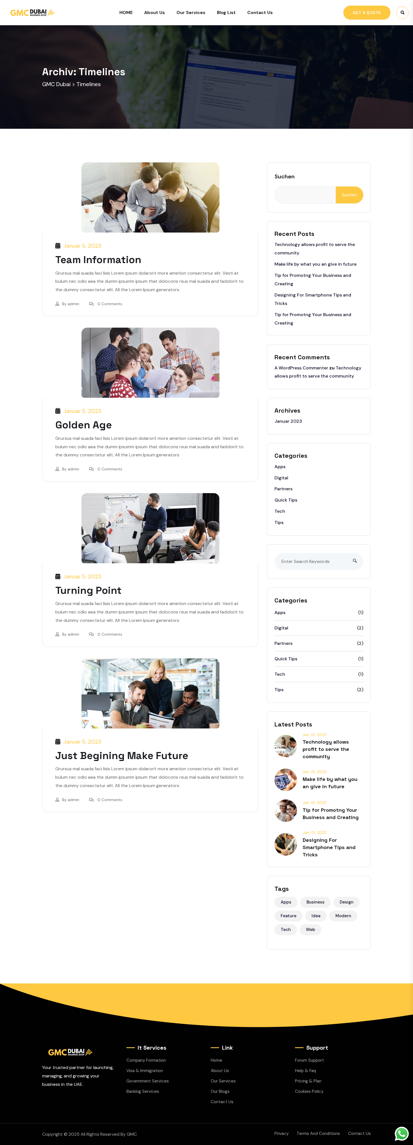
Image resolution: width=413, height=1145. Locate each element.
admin (73, 303)
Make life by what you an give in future (315, 264)
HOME (126, 12)
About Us (154, 12)
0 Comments (109, 303)
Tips (278, 522)
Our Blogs (220, 1091)
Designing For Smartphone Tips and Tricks (329, 847)
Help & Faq (305, 1070)
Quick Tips (285, 500)
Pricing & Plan (308, 1081)
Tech (279, 511)
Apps (279, 467)
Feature (288, 916)
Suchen (284, 176)
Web (310, 929)
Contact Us (260, 12)
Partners (283, 489)
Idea (316, 916)
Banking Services (142, 1091)
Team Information (98, 259)
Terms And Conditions (318, 1133)
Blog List (226, 12)
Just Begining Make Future (121, 755)
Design (346, 902)
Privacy (281, 1133)
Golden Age (83, 425)
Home (216, 1060)
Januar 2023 (288, 421)
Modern (343, 916)
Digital (281, 478)
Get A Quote (367, 12)
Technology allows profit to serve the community (326, 749)
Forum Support (309, 1060)
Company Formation (146, 1060)
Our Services (190, 12)
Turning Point (88, 590)
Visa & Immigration (144, 1070)
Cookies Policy (309, 1091)
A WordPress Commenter (301, 368)
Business (315, 902)
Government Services (147, 1081)
